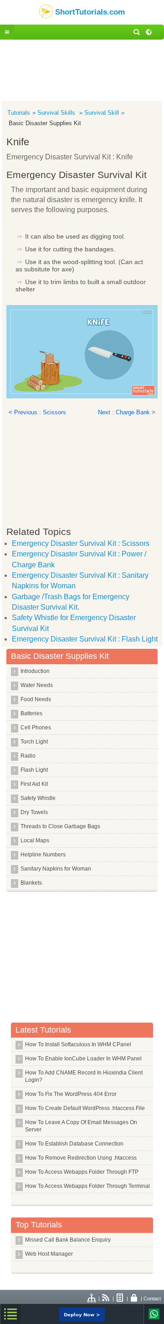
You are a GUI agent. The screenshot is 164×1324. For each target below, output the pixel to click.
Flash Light (34, 770)
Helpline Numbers (43, 854)
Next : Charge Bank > (126, 412)
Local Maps (34, 840)
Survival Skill (101, 112)
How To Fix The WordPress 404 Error (71, 1094)
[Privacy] (134, 1298)
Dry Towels (34, 812)
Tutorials (18, 112)
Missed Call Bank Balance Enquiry (68, 1240)
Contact (152, 1298)
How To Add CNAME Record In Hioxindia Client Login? (84, 1076)
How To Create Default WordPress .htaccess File (85, 1108)
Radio (28, 756)
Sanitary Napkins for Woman (55, 869)
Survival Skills (57, 112)
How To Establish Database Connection (74, 1144)
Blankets (31, 883)
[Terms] (120, 1298)
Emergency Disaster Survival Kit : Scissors (80, 543)
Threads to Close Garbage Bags (60, 826)
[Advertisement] (82, 69)
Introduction (35, 671)
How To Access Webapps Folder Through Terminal (87, 1186)
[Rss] (106, 1298)
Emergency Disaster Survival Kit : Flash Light (85, 639)
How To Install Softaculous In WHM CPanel (78, 1044)
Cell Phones (35, 727)
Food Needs (35, 699)
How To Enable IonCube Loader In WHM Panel (83, 1058)
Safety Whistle (38, 798)
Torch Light (34, 741)
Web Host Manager (49, 1254)
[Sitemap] (92, 1298)
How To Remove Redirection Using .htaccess (81, 1158)
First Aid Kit (34, 784)
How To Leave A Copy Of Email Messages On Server (81, 1126)
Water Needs (36, 685)
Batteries (31, 713)
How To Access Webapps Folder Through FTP (81, 1172)
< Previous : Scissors (37, 412)
